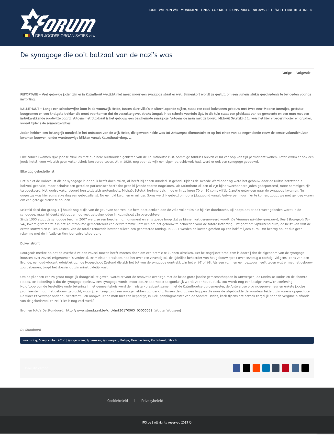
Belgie (124, 340)
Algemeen (94, 340)
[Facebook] (172, 400)
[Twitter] (178, 400)
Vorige (287, 73)
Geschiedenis (140, 340)
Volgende (303, 73)
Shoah (172, 340)
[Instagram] (185, 400)
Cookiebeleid (117, 401)
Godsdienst (159, 340)
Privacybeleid (152, 401)
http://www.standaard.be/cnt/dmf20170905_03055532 (109, 310)
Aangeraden (76, 340)
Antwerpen (110, 340)
